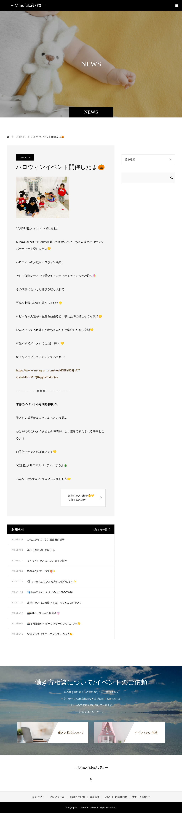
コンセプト (38, 796)
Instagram (121, 796)
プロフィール (57, 796)
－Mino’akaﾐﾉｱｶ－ (28, 5)
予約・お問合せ (141, 796)
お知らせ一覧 (99, 529)
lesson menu (77, 796)
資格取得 (95, 796)
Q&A (107, 796)
